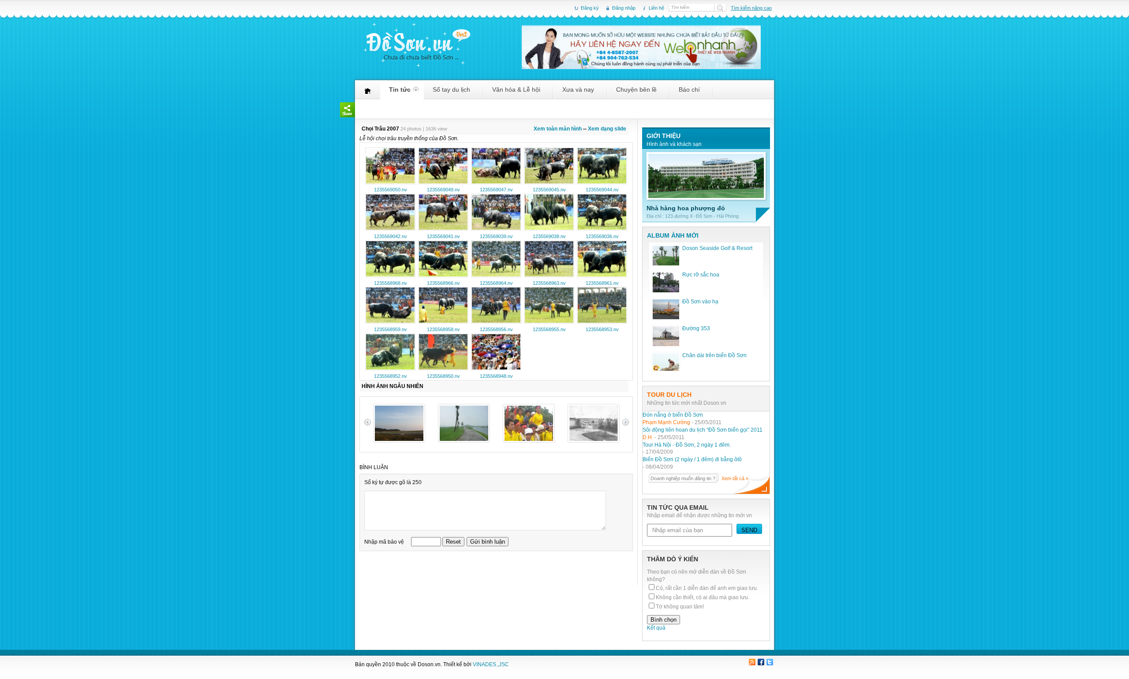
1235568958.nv (443, 329)
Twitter (769, 662)
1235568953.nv (602, 329)
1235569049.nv (443, 189)
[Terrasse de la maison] (594, 441)
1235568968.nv (390, 283)
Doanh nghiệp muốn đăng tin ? (682, 478)
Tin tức (400, 92)
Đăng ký (590, 8)
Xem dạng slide (607, 129)
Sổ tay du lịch (451, 92)
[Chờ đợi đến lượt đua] (529, 441)
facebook (761, 662)
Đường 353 (696, 328)
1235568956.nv (496, 329)
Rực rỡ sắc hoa (700, 275)
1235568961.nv (602, 283)
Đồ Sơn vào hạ (700, 301)
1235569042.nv (390, 236)
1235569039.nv (496, 236)
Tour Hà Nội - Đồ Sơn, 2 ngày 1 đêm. (687, 445)
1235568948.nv (496, 376)
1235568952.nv (390, 376)
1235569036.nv (602, 236)
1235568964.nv (496, 283)
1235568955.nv (549, 329)
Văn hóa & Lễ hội (516, 92)
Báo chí (689, 92)
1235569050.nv (390, 189)
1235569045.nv (549, 189)
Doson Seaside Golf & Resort (717, 248)
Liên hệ (656, 8)
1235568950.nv (443, 376)
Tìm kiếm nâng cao (751, 8)
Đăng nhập (624, 8)
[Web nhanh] (641, 67)
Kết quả (656, 628)
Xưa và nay (578, 92)
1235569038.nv (549, 236)
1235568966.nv (443, 283)
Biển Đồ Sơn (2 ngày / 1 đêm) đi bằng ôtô (692, 459)
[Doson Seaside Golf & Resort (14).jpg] (464, 441)
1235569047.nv (496, 189)
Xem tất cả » (735, 478)
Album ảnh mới (673, 235)
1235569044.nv (602, 189)
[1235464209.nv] (399, 441)
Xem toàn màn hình (558, 129)
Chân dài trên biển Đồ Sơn (714, 355)
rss (752, 662)
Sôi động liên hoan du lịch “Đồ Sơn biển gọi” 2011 (703, 430)
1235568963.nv (549, 283)
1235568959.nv (390, 329)
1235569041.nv (443, 236)
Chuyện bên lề (636, 92)
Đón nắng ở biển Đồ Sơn (673, 415)
